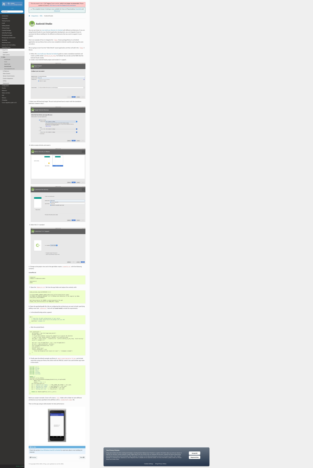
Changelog (4, 100)
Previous (33, 457)
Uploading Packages (7, 33)
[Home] (29, 16)
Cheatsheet (4, 18)
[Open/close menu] (0, 50)
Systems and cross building (8, 45)
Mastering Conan (6, 42)
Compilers (5, 52)
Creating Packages (6, 30)
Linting (4, 80)
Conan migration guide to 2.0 (9, 102)
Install (3, 23)
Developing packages (7, 35)
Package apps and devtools (8, 37)
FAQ (3, 95)
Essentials (78, 9)
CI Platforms (6, 71)
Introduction (5, 16)
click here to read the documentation (63, 5)
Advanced (57, 11)
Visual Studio (7, 59)
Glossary (4, 97)
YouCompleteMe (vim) (9, 68)
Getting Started (6, 25)
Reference (4, 90)
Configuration (5, 85)
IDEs (4, 57)
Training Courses (6, 20)
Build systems (6, 54)
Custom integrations (8, 78)
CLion (5, 61)
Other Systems (6, 73)
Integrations (5, 49)
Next (81, 457)
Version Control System (9, 76)
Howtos (4, 88)
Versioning (4, 40)
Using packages (6, 28)
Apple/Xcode (7, 64)
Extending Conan (6, 47)
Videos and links (6, 93)
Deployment (6, 83)
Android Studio (7, 66)
